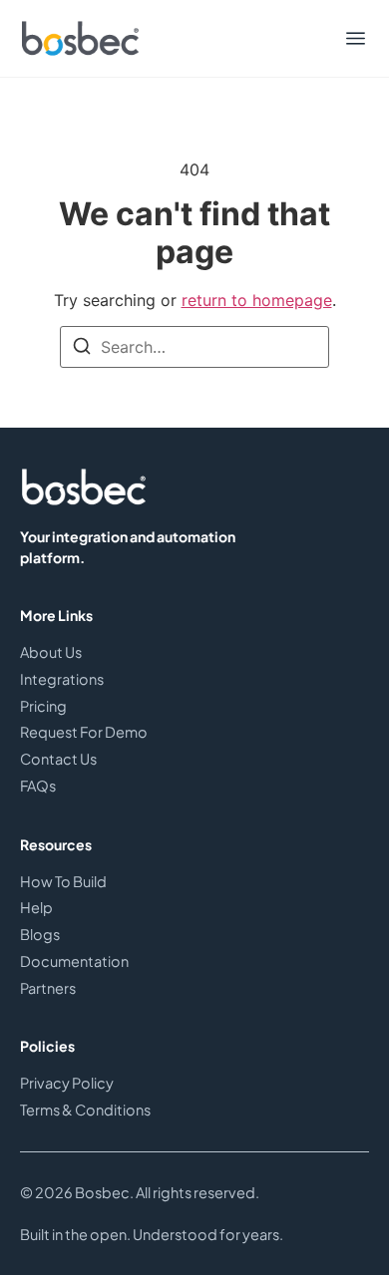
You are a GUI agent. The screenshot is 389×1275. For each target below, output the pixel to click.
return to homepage (257, 300)
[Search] (82, 349)
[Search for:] (194, 347)
